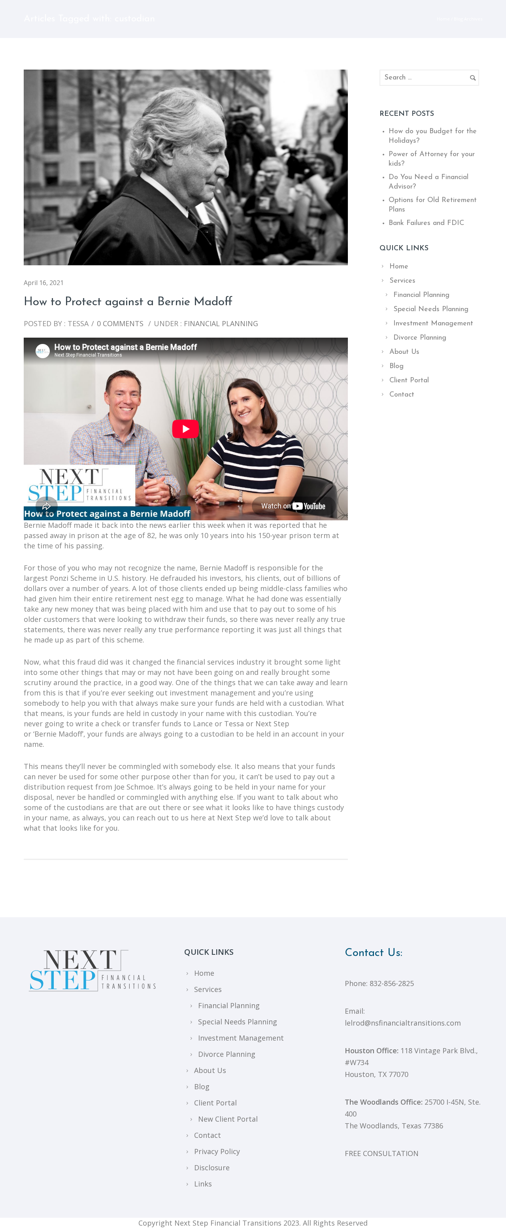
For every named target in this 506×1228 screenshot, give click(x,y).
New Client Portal (228, 1119)
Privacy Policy (217, 1151)
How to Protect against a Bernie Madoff (128, 302)
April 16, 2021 (44, 282)
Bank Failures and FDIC (426, 223)
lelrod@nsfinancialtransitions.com (403, 1023)
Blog (396, 366)
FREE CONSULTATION (382, 1153)
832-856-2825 (392, 983)
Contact (401, 395)
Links (203, 1183)
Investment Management (433, 323)
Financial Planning (220, 323)
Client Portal (409, 380)
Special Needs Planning (430, 309)
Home (443, 19)
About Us (404, 352)
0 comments (120, 323)
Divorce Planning (419, 338)
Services (402, 281)
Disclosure (212, 1167)
